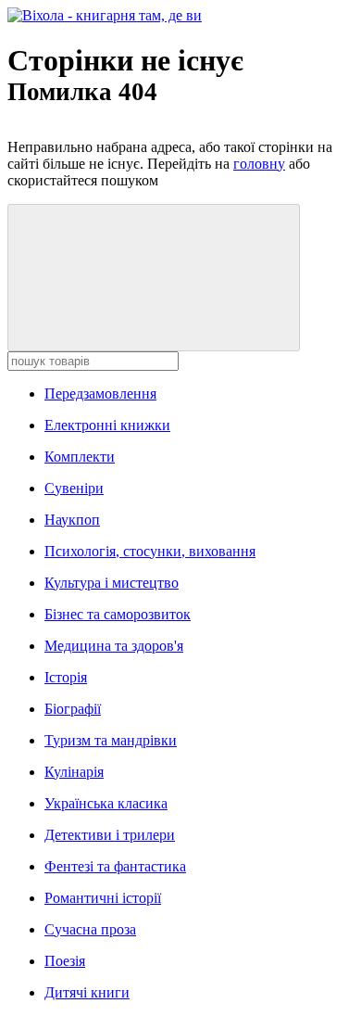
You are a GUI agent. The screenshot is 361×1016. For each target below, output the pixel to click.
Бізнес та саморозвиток (117, 614)
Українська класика (106, 803)
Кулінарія (74, 772)
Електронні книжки (107, 425)
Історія (65, 677)
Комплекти (79, 456)
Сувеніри (74, 488)
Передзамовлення (100, 393)
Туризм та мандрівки (110, 740)
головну (259, 163)
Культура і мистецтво (111, 583)
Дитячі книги (87, 992)
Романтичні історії (102, 898)
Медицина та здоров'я (113, 646)
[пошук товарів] (153, 277)
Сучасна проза (90, 929)
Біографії (72, 709)
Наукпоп (72, 519)
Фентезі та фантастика (115, 866)
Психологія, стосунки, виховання (149, 551)
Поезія (64, 961)
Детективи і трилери (109, 835)
